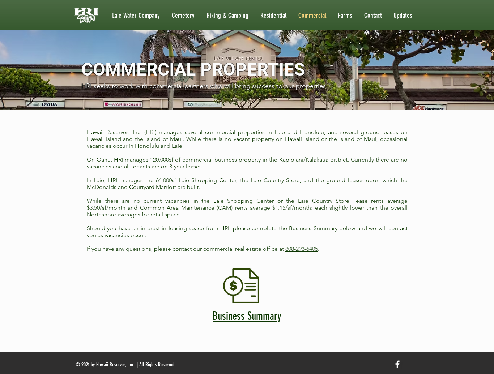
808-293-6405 (301, 248)
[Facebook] (397, 364)
